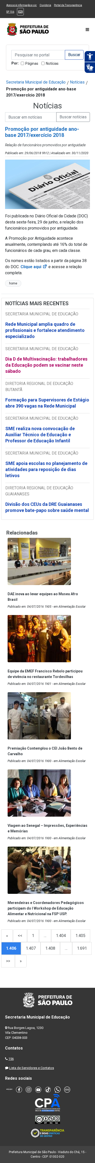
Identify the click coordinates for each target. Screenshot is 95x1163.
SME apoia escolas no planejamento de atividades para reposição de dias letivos (46, 469)
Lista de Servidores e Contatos (31, 1068)
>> (8, 961)
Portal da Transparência (68, 5)
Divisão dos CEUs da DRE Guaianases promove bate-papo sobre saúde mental (47, 507)
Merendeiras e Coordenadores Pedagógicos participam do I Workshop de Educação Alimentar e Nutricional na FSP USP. (46, 908)
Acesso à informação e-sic (21, 5)
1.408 (50, 948)
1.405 (80, 935)
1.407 (31, 948)
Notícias (52, 63)
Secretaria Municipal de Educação (36, 82)
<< (20, 935)
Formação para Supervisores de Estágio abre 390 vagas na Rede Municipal (47, 403)
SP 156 (10, 11)
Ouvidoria (45, 5)
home (13, 283)
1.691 (82, 948)
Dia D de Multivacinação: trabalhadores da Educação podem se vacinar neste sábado (46, 365)
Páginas (31, 63)
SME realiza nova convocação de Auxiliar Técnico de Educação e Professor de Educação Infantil (40, 434)
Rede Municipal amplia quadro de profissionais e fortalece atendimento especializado (45, 330)
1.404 (61, 935)
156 (11, 1059)
